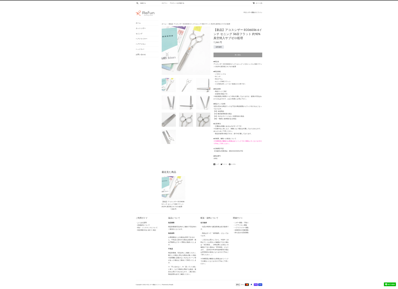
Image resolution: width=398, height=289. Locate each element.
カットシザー (141, 28)
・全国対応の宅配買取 (241, 230)
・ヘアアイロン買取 (240, 225)
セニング (139, 33)
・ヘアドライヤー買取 (241, 227)
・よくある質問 (141, 222)
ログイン (164, 3)
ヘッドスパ (140, 49)
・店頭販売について (143, 225)
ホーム (138, 23)
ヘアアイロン (141, 44)
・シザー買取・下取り (241, 222)
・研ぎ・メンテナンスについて (147, 227)
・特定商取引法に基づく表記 (146, 230)
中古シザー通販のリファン (153, 284)
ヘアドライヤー (141, 39)
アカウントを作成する (177, 3)
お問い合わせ (141, 54)
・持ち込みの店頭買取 (241, 232)
